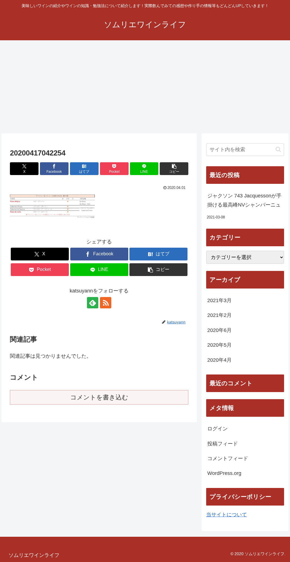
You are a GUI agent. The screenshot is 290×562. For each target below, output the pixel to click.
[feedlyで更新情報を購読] (92, 302)
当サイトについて (226, 514)
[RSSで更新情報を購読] (105, 302)
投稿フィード (222, 444)
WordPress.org (224, 473)
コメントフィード (227, 458)
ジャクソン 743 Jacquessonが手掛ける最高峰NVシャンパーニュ (244, 200)
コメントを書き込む (99, 397)
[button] (174, 168)
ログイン (217, 429)
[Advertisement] (145, 87)
